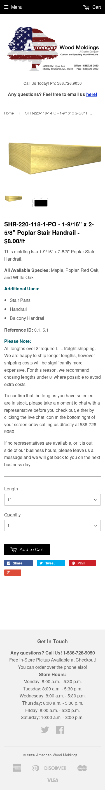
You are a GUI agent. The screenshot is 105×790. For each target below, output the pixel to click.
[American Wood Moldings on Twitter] (45, 731)
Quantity (12, 514)
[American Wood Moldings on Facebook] (60, 731)
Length (11, 488)
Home (9, 113)
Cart (96, 7)
